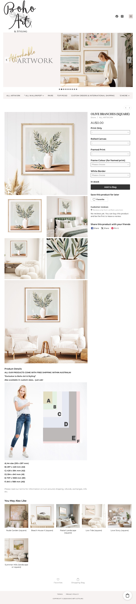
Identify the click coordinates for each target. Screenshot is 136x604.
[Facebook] (117, 16)
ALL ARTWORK (106, 117)
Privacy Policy (72, 594)
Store (93, 117)
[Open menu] (131, 16)
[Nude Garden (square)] (16, 516)
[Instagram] (122, 16)
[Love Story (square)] (119, 516)
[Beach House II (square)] (42, 516)
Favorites (58, 582)
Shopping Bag (78, 582)
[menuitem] (126, 108)
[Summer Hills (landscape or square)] (16, 550)
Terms (60, 594)
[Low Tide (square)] (94, 516)
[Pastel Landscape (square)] (68, 516)
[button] (124, 95)
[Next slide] (129, 60)
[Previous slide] (7, 60)
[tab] (59, 89)
